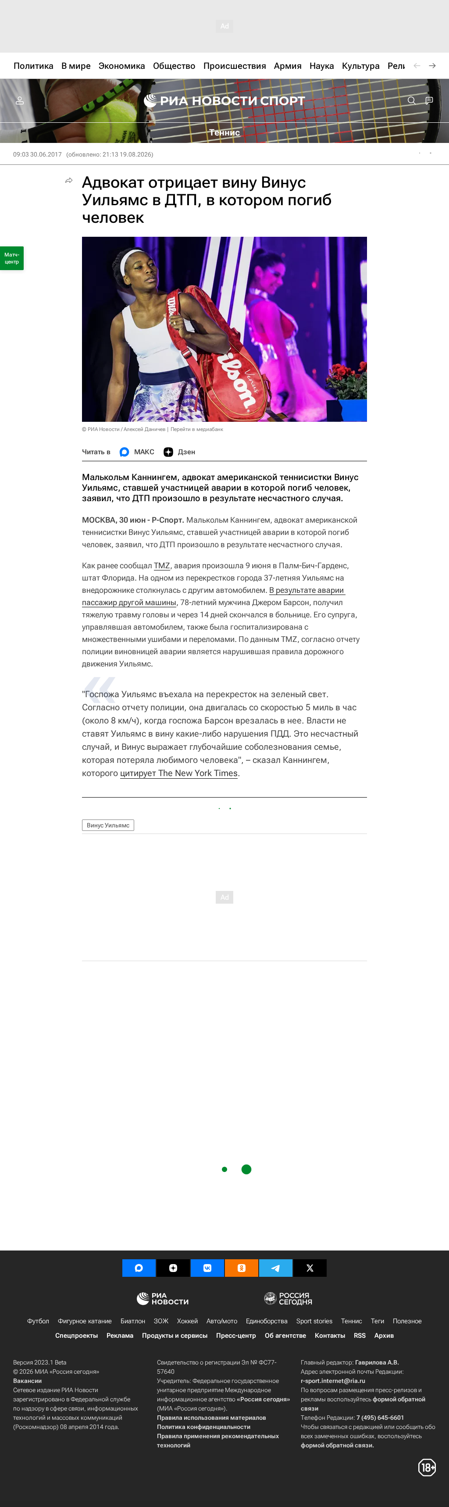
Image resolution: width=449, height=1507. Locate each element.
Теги (377, 1321)
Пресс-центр (236, 1336)
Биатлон (133, 1321)
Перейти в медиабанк (197, 429)
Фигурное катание (85, 1321)
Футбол (38, 1321)
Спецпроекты (76, 1336)
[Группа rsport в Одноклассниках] (241, 1268)
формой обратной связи (336, 1445)
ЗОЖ (161, 1321)
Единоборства (267, 1321)
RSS (360, 1336)
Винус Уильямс (108, 825)
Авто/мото (222, 1321)
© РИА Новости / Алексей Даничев (124, 429)
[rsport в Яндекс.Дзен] (173, 1268)
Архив (384, 1336)
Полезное (407, 1321)
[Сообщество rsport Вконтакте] (207, 1268)
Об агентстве (285, 1336)
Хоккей (187, 1321)
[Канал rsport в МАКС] (139, 1268)
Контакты (330, 1336)
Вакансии (27, 1380)
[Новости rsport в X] (310, 1268)
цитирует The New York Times (179, 773)
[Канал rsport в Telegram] (275, 1268)
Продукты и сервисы (174, 1336)
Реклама (120, 1336)
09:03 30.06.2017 (37, 154)
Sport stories (314, 1321)
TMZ (162, 565)
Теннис (351, 1321)
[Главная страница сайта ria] (195, 101)
